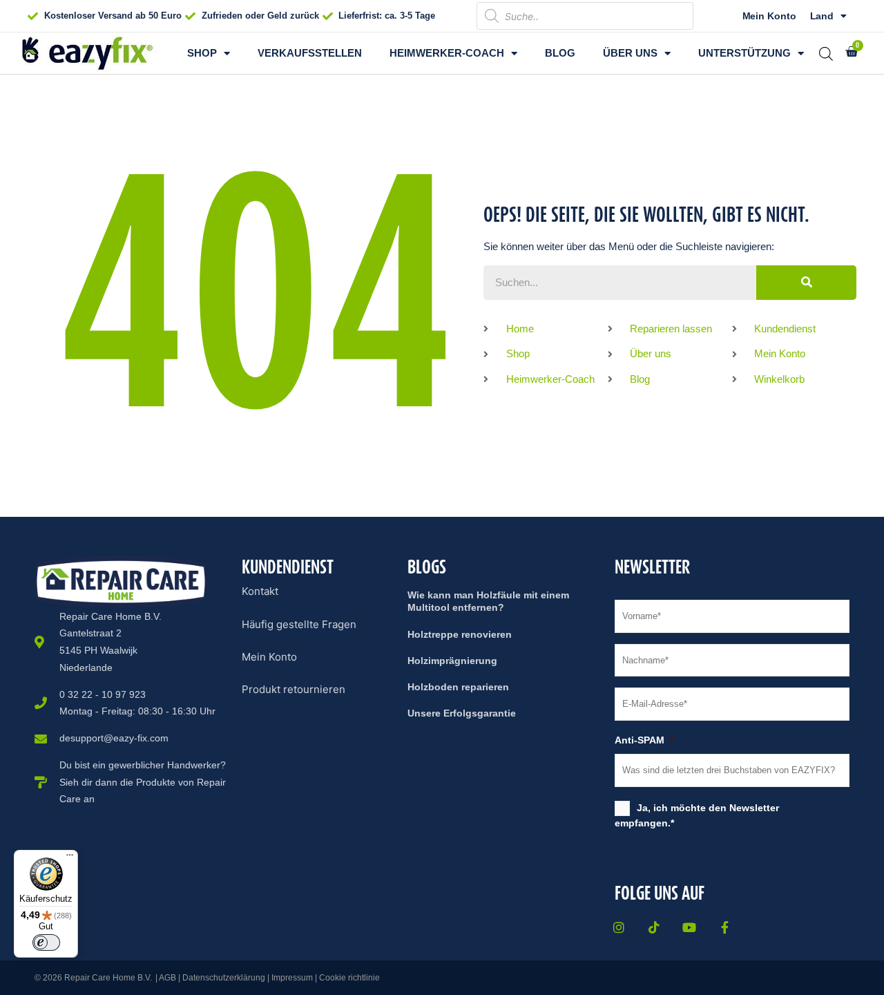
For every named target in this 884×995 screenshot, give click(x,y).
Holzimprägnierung (452, 660)
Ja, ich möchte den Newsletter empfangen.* (697, 815)
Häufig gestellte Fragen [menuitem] (299, 624)
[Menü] (69, 858)
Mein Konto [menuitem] (269, 656)
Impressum (292, 978)
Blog (560, 53)
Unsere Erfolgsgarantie (461, 713)
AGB (167, 978)
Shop (202, 53)
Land (822, 15)
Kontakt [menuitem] (260, 591)
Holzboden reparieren (458, 686)
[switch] (46, 942)
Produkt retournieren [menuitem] (293, 689)
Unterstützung (744, 53)
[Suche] (806, 282)
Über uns (630, 53)
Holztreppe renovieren (459, 634)
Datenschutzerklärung (223, 978)
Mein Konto (769, 15)
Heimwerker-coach (447, 53)
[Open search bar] (826, 53)
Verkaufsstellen (310, 53)
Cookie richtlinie (349, 978)
